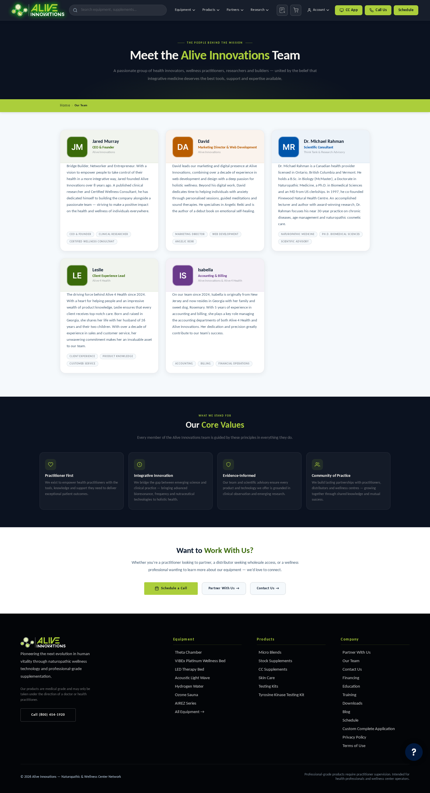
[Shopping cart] (295, 10)
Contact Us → (268, 588)
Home (65, 105)
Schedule (406, 10)
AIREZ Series (185, 703)
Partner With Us (357, 652)
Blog (346, 712)
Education (351, 686)
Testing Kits (268, 686)
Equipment (183, 10)
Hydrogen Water (189, 686)
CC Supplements (273, 669)
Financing (351, 678)
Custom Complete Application (369, 729)
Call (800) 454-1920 (48, 715)
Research (257, 10)
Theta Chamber (188, 652)
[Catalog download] (282, 10)
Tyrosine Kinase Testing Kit (281, 695)
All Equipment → (189, 712)
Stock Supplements (275, 661)
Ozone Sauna (186, 695)
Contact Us (352, 669)
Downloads (352, 703)
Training (349, 695)
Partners (233, 10)
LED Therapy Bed (189, 669)
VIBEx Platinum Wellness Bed (200, 661)
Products (208, 10)
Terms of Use (354, 746)
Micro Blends (270, 652)
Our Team (351, 661)
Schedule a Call (174, 588)
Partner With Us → (224, 588)
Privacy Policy (354, 737)
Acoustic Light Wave (192, 678)
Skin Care (267, 678)
